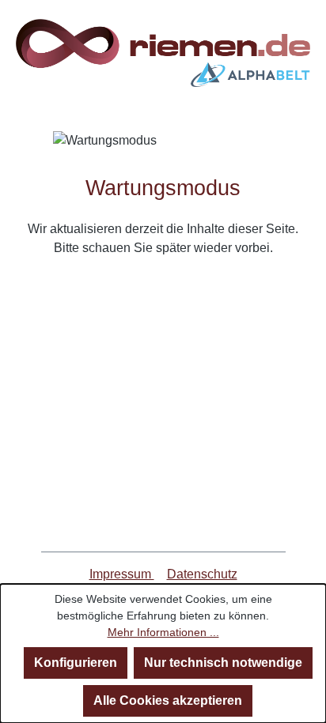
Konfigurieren (75, 662)
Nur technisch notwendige (223, 662)
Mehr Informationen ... (163, 632)
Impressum (121, 574)
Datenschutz (202, 574)
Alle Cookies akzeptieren (167, 700)
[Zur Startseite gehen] (163, 53)
